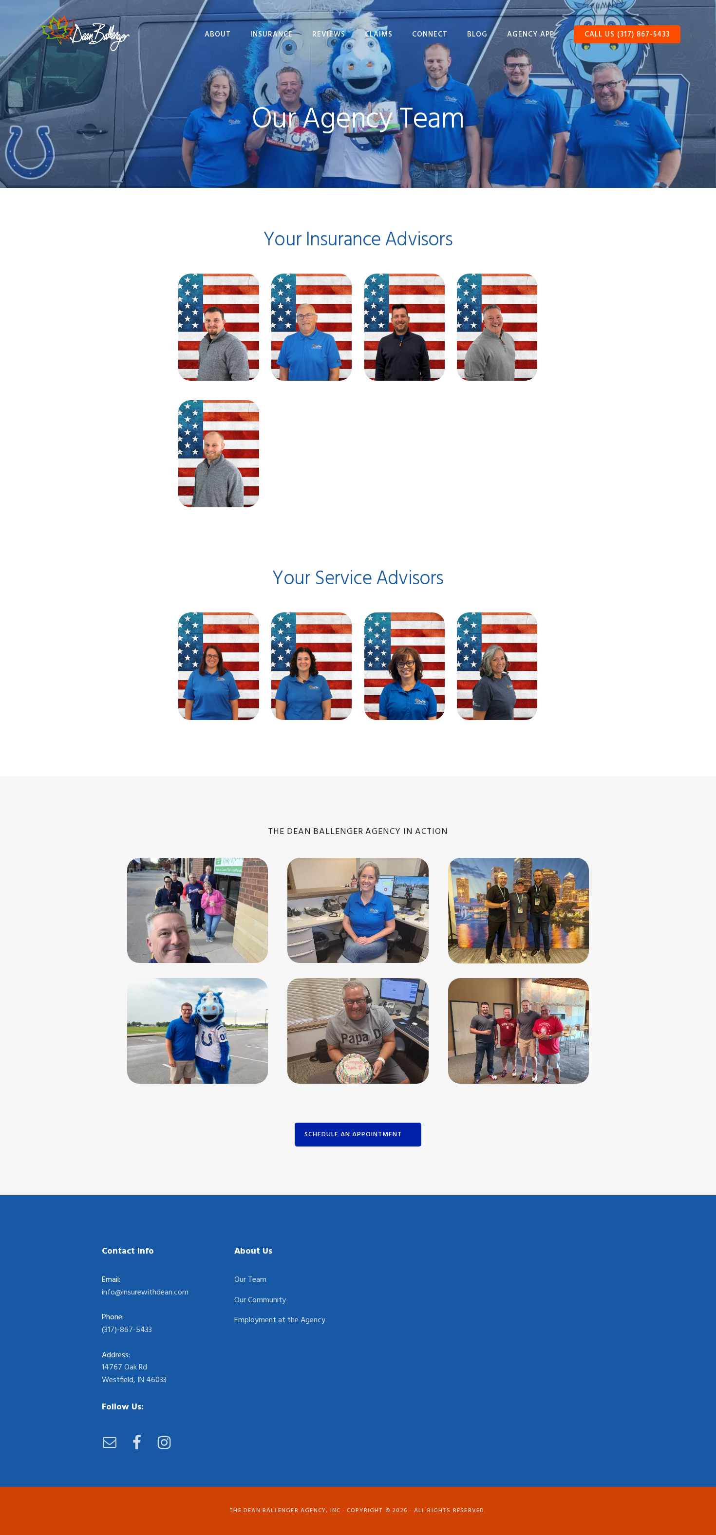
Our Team (250, 1280)
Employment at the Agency (279, 1320)
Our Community (260, 1300)
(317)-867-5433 (127, 1330)
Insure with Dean (84, 33)
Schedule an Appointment (353, 1134)
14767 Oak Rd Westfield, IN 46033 (134, 1374)
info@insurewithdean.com (145, 1292)
